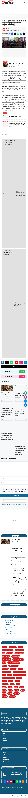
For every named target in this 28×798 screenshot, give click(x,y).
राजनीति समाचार (16, 690)
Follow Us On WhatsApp (18, 504)
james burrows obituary (6, 659)
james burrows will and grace (18, 659)
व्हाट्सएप (22, 795)
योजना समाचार (21, 687)
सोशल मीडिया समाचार (12, 696)
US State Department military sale (8, 678)
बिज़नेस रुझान (18, 684)
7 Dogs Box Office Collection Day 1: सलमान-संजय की (6, 395)
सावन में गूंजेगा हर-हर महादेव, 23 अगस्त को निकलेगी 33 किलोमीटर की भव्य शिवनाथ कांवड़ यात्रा (18, 571)
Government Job (10, 653)
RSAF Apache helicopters (13, 665)
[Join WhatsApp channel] (25, 393)
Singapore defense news (6, 671)
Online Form (4, 665)
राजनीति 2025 (4, 690)
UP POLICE (10, 674)
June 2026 (8, 624)
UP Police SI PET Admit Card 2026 (20, 674)
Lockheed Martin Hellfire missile (14, 662)
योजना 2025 (10, 687)
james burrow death (5, 656)
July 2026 (8, 622)
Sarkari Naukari (13, 668)
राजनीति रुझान (10, 690)
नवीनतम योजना (4, 681)
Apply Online (4, 647)
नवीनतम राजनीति (10, 681)
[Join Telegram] (25, 401)
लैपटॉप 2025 (22, 690)
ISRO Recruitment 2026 (19, 653)
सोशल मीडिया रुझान (4, 696)
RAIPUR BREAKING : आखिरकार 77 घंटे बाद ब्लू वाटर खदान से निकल (20, 395)
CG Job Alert (20, 647)
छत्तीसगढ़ (5, 18)
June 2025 (8, 629)
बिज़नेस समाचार (4, 687)
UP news (3, 674)
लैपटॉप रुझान (4, 693)
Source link (5, 134)
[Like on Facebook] (25, 405)
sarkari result (20, 668)
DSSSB (3, 653)
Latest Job (4, 662)
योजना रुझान (16, 687)
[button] (21, 2)
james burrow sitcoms (16, 656)
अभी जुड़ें (22, 371)
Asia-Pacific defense (12, 647)
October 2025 (9, 627)
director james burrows (19, 650)
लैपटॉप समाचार (10, 693)
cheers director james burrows (7, 650)
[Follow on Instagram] (25, 397)
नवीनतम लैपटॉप (17, 681)
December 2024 (10, 633)
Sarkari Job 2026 (5, 668)
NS (8, 28)
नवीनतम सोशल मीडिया (5, 684)
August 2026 (9, 620)
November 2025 (10, 626)
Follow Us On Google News (18, 501)
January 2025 (9, 631)
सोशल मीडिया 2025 (16, 693)
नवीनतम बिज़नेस (19, 678)
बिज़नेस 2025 (12, 684)
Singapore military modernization (19, 671)
